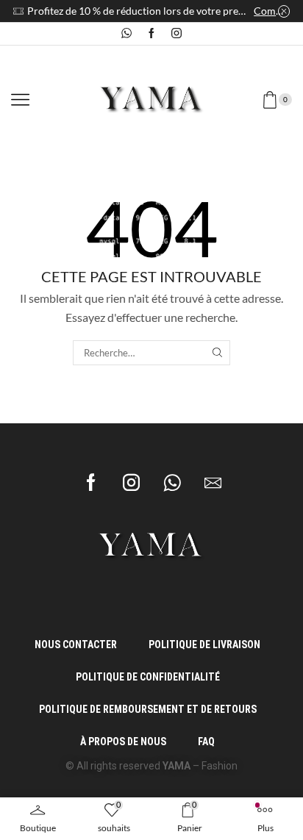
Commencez (272, 10)
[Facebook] (151, 34)
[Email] (212, 482)
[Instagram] (176, 34)
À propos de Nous (123, 741)
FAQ (206, 741)
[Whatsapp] (126, 34)
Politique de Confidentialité (148, 677)
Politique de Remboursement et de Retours (148, 709)
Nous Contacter (76, 644)
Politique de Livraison (204, 644)
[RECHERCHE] (216, 352)
